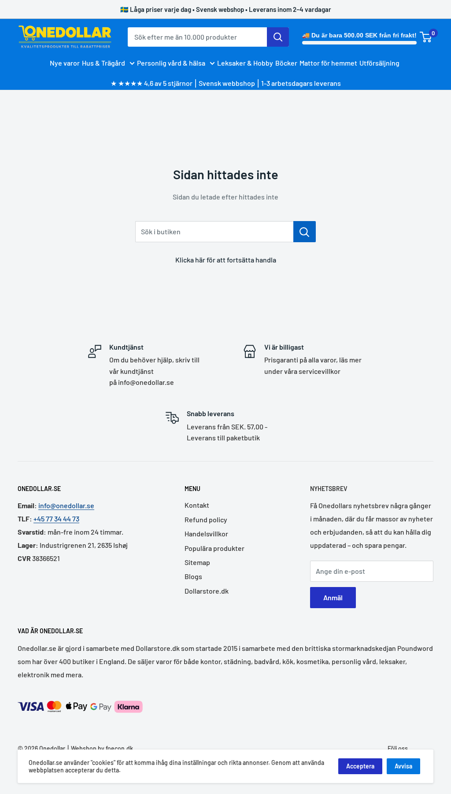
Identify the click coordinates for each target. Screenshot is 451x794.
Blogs (193, 576)
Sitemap (197, 562)
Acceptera (360, 766)
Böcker (286, 63)
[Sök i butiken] (304, 231)
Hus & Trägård (103, 63)
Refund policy (206, 519)
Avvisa (403, 766)
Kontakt (197, 505)
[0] (426, 37)
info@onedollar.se (66, 505)
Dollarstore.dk (207, 591)
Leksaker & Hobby (245, 63)
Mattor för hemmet (328, 63)
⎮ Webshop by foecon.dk (99, 748)
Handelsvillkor (206, 533)
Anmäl (333, 597)
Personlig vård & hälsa (171, 63)
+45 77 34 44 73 (56, 518)
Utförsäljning (379, 63)
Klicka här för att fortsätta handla (225, 259)
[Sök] (278, 37)
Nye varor (65, 63)
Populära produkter (214, 548)
